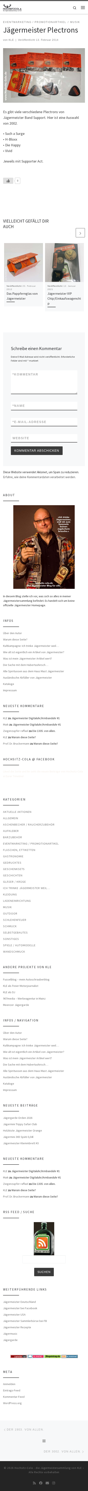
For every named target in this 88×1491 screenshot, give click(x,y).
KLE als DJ (9, 992)
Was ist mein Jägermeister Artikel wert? (27, 658)
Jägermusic (10, 1333)
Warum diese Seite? (15, 639)
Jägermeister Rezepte (17, 1327)
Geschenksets (14, 869)
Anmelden (9, 1384)
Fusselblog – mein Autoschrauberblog (26, 979)
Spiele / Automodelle (19, 945)
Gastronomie (13, 856)
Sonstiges (11, 939)
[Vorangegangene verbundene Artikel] (70, 232)
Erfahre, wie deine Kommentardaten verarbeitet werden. (39, 477)
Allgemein (10, 818)
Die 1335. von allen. (43, 731)
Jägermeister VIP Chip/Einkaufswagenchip (64, 298)
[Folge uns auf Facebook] (40, 1483)
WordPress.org (12, 1403)
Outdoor (10, 913)
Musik (7, 907)
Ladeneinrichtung (17, 901)
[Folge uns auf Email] (47, 1483)
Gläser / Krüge (14, 882)
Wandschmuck (14, 951)
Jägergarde (10, 1340)
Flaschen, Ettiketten (19, 850)
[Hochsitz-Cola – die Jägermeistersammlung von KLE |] (12, 7)
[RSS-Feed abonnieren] (34, 1483)
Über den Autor (12, 633)
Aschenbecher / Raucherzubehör (29, 824)
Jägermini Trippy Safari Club (20, 1124)
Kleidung (10, 894)
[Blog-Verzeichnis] (35, 1356)
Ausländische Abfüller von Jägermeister (27, 677)
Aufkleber (11, 831)
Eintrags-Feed (11, 1390)
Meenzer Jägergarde (16, 1005)
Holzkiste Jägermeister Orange (22, 1130)
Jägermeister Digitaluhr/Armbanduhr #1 (35, 718)
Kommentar (25, 374)
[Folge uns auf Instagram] (53, 1483)
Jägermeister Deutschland (19, 1302)
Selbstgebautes (15, 932)
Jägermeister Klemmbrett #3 (21, 1143)
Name (18, 405)
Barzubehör (12, 837)
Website (20, 438)
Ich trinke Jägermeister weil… (26, 888)
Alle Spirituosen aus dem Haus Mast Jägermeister (33, 671)
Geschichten (13, 875)
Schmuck (10, 926)
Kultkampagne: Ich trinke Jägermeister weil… (31, 646)
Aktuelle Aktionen (17, 812)
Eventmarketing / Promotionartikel (31, 843)
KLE (11, 40)
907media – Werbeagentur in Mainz (24, 998)
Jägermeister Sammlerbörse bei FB (25, 1321)
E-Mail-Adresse (29, 422)
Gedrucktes (12, 862)
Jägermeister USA (14, 1314)
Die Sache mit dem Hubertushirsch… (25, 665)
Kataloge (8, 684)
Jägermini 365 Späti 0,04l (18, 1137)
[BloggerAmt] (69, 1356)
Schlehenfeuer (14, 920)
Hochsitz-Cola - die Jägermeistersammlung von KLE (48, 1468)
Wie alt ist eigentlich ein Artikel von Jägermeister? (33, 652)
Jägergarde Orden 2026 (17, 1118)
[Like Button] (8, 181)
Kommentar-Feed (14, 1397)
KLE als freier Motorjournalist (20, 986)
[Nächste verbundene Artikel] (80, 232)
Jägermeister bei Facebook (20, 1308)
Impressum (10, 690)
